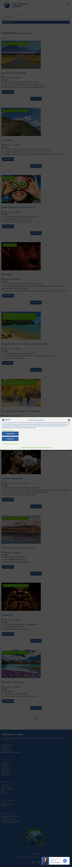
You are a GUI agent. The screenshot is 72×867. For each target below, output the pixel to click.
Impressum (48, 447)
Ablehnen (10, 439)
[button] (69, 420)
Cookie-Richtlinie (25, 447)
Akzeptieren (10, 434)
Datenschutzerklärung (37, 447)
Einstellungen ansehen (11, 444)
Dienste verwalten (8, 430)
